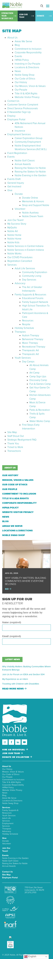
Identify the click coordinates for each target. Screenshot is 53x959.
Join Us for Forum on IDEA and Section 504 (23, 674)
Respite (26, 324)
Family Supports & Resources (30, 294)
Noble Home (14, 235)
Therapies (20, 331)
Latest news (12, 659)
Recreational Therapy (33, 346)
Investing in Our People (27, 63)
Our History (21, 82)
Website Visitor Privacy (27, 97)
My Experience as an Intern (15, 679)
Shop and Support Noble (35, 205)
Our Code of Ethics (25, 78)
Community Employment (28, 141)
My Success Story (16, 223)
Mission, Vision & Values (17, 480)
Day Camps (28, 361)
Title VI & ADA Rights (26, 93)
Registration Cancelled (19, 261)
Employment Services (19, 134)
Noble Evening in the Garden (30, 175)
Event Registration (17, 153)
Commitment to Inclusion (28, 48)
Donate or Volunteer (16, 757)
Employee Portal (16, 119)
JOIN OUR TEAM (23, 16)
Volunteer (20, 208)
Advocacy (20, 283)
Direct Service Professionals (22, 108)
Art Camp (34, 372)
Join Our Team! (15, 220)
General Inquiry (15, 182)
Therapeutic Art (30, 350)
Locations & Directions (27, 67)
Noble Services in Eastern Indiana (25, 249)
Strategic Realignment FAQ (21, 439)
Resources (27, 320)
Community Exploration (34, 272)
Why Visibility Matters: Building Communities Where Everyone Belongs (26, 668)
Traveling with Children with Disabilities (20, 683)
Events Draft (14, 179)
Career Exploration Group (28, 138)
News (18, 71)
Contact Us (13, 100)
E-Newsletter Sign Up (19, 112)
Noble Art (12, 231)
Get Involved (14, 186)
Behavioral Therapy (32, 339)
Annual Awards (23, 164)
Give (9, 190)
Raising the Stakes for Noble (30, 168)
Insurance (20, 130)
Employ (11, 115)
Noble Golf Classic (25, 160)
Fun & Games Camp (40, 383)
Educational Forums (32, 298)
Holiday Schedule (24, 328)
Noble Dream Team (32, 216)
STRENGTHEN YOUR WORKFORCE (7, 15)
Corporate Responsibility (28, 52)
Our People (21, 89)
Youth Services (23, 357)
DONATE (40, 16)
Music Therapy (30, 342)
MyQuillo (12, 227)
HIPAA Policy (22, 59)
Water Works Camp (39, 421)
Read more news (13, 688)
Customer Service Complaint (22, 104)
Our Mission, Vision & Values (30, 86)
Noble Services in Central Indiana (25, 246)
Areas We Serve (23, 41)
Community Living (31, 275)
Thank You (13, 443)
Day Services (29, 279)
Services (12, 264)
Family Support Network (35, 302)
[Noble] (12, 5)
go (7, 589)
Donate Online (30, 197)
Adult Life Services (25, 268)
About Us (12, 37)
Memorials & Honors (33, 201)
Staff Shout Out (15, 436)
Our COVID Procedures (20, 257)
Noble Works (14, 253)
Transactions (14, 450)
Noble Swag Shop (24, 74)
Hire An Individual (14, 749)
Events (18, 56)
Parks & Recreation (39, 409)
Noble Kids (13, 242)
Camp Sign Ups (37, 376)
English (32, 956)
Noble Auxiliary (30, 212)
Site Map (12, 432)
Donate (19, 194)
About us (10, 467)
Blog (17, 45)
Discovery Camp (38, 380)
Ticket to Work (15, 447)
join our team (11, 753)
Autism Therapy (30, 335)
